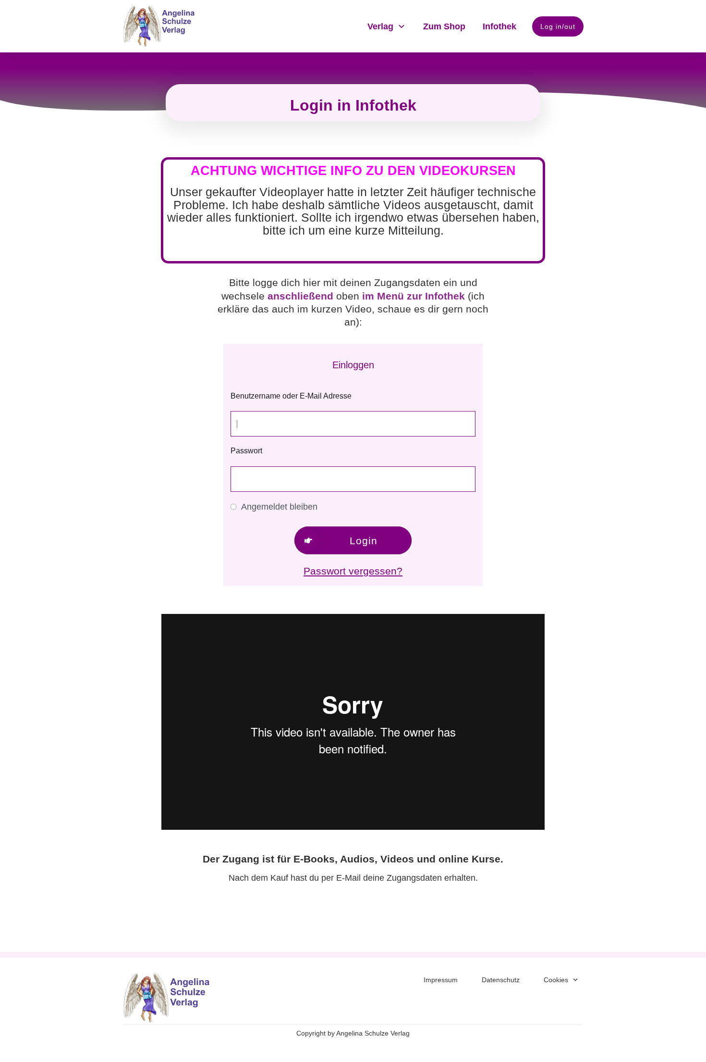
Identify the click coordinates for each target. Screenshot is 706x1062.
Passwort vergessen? (353, 570)
